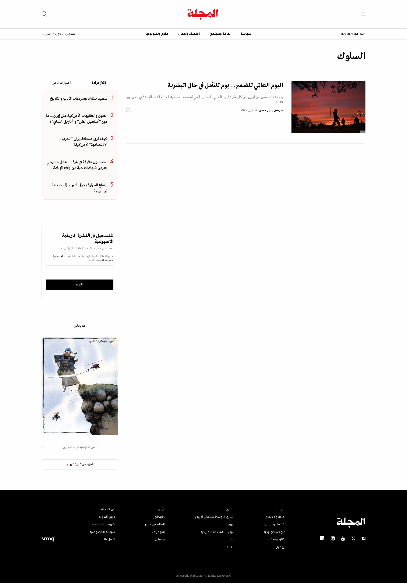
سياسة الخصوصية (102, 532)
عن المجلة (108, 509)
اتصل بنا (109, 539)
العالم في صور (155, 524)
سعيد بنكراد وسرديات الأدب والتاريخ (78, 98)
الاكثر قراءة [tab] (99, 83)
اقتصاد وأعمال (189, 34)
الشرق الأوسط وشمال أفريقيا (214, 517)
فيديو (161, 509)
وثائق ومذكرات (275, 539)
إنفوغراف (158, 532)
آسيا (231, 539)
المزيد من (82, 464)
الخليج (230, 509)
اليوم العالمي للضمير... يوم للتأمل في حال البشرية (225, 85)
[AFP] (328, 107)
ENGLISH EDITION (353, 34)
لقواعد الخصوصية (61, 256)
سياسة (246, 34)
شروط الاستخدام (103, 524)
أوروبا (230, 524)
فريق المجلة (107, 517)
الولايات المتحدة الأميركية (217, 532)
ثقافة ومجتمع (220, 34)
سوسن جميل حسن (271, 110)
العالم (230, 547)
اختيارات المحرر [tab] (61, 83)
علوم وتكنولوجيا (157, 34)
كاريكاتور (79, 326)
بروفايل (280, 547)
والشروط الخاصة (105, 260)
